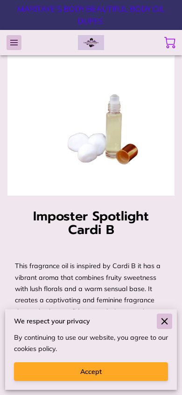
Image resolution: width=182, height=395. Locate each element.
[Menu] (14, 42)
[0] (169, 42)
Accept (91, 371)
